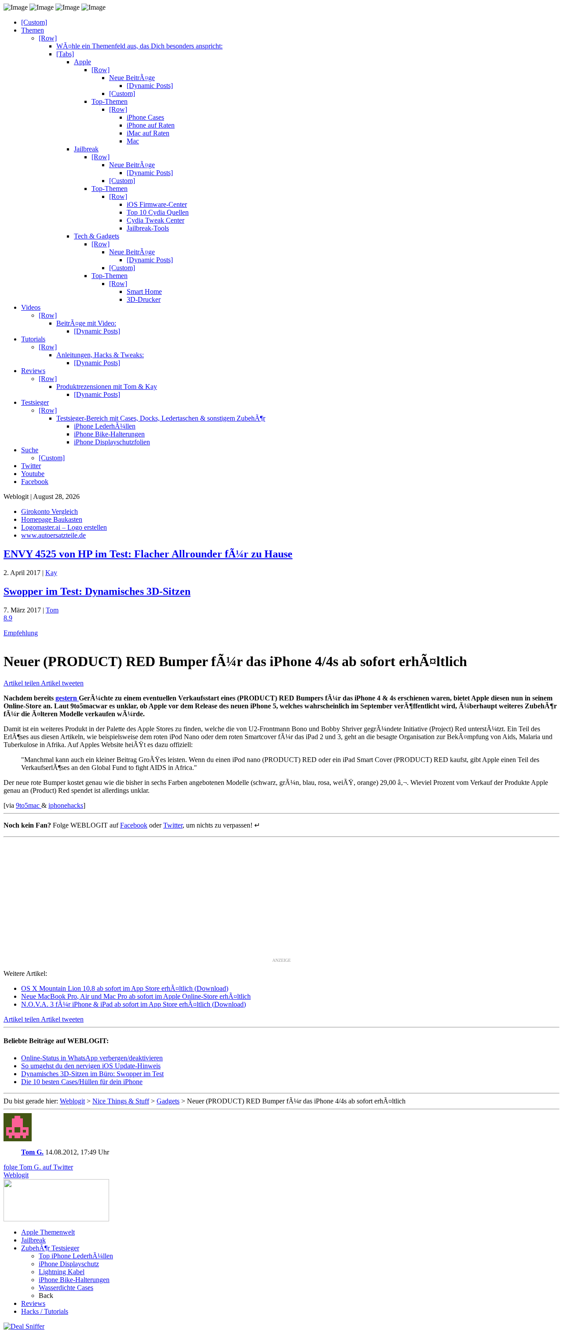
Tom (52, 610)
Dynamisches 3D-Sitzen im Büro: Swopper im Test (92, 1073)
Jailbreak (86, 149)
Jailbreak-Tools (148, 228)
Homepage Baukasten (51, 519)
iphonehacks (65, 805)
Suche (29, 450)
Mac (133, 141)
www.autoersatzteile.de (53, 535)
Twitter (31, 465)
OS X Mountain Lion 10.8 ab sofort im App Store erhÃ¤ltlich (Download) (124, 988)
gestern (67, 698)
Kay (51, 572)
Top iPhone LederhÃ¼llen (76, 1256)
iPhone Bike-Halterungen (109, 434)
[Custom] (34, 22)
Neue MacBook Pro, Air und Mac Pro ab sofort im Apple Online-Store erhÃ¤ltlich (136, 996)
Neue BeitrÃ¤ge (132, 77)
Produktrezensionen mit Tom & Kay (106, 386)
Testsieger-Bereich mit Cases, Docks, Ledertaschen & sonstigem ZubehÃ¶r (160, 418)
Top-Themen (109, 101)
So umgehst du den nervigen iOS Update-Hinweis (91, 1066)
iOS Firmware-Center (157, 204)
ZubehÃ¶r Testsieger (50, 1248)
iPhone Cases (145, 117)
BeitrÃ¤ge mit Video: (86, 323)
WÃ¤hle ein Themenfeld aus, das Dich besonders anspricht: (139, 46)
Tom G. (32, 1152)
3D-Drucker (144, 299)
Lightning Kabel (61, 1271)
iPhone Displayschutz (69, 1264)
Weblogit (16, 1175)
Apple (82, 62)
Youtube (32, 473)
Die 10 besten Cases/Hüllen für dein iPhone (82, 1081)
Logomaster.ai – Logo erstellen (64, 527)
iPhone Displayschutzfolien (112, 442)
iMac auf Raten (148, 133)
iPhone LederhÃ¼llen (104, 426)
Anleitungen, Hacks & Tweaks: (100, 355)
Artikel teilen (22, 683)
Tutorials (33, 339)
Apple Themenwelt (48, 1232)
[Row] (48, 38)
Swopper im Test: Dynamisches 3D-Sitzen (97, 591)
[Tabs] (65, 54)
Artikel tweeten (62, 683)
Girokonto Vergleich (49, 511)
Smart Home (144, 291)
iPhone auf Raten (151, 125)
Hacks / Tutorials (44, 1311)
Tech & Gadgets (96, 236)
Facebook (34, 481)
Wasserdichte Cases (66, 1287)
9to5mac (28, 805)
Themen (32, 30)
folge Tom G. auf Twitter (38, 1167)
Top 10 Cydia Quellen (158, 212)
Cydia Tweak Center (155, 220)
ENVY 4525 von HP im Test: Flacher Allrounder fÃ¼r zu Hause (148, 554)
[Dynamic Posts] (150, 85)
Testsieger (35, 402)
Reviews (33, 370)
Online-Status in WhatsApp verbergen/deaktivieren (92, 1058)
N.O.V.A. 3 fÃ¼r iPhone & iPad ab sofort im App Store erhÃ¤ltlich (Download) (133, 1004)
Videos (30, 307)
